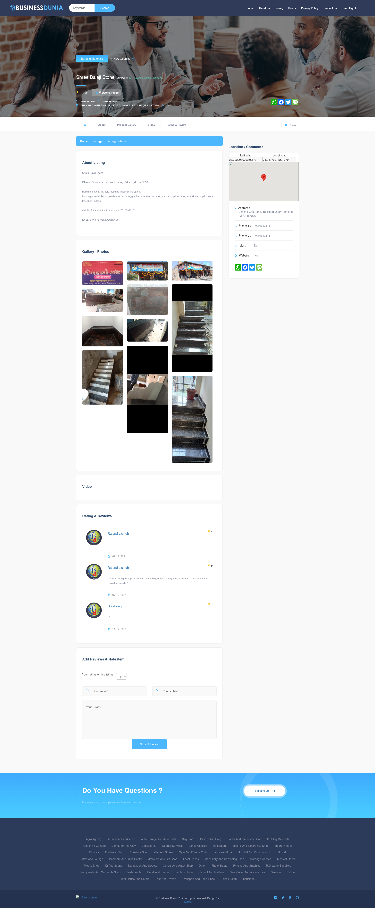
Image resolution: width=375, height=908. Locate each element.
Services (276, 872)
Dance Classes (197, 846)
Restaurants (133, 872)
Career (292, 8)
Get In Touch (263, 790)
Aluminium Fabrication (121, 839)
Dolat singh (115, 606)
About (101, 125)
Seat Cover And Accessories (247, 872)
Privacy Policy (310, 8)
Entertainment (283, 846)
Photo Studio (219, 865)
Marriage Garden (260, 859)
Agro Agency (94, 839)
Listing (279, 8)
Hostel (282, 852)
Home (250, 8)
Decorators (220, 846)
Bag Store (188, 839)
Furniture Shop (139, 852)
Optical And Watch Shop (178, 865)
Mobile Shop (91, 865)
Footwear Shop (114, 852)
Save (292, 125)
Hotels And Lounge (91, 859)
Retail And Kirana (158, 872)
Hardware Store (222, 852)
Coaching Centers (94, 846)
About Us (264, 8)
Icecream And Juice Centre (126, 859)
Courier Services (172, 846)
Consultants (149, 846)
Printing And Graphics (246, 865)
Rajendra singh (118, 533)
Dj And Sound (113, 865)
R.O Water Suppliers (278, 865)
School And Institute (211, 872)
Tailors (291, 872)
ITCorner (187, 902)
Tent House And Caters (135, 879)
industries (248, 879)
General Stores (163, 852)
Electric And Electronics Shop (250, 846)
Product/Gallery (126, 125)
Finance (94, 852)
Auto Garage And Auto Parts (158, 839)
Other (202, 865)
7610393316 (88, 101)
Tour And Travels (165, 879)
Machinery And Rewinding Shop (224, 859)
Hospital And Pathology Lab (255, 852)
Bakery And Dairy (211, 839)
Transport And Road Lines (198, 879)
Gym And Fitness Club (193, 852)
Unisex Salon (229, 879)
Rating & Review (176, 125)
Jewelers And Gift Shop (162, 859)
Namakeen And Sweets (142, 865)
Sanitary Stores (184, 872)
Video (151, 125)
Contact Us (330, 8)
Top (84, 125)
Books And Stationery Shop (244, 839)
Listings (97, 141)
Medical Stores (286, 859)
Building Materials (92, 58)
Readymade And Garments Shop (100, 872)
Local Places (191, 859)
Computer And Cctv (124, 846)
